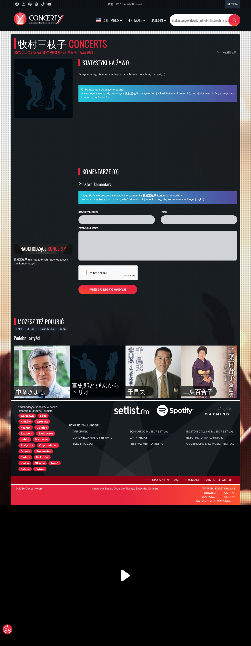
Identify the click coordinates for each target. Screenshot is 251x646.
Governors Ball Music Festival (210, 443)
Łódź (43, 415)
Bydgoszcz (45, 433)
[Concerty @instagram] (23, 4)
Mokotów (42, 457)
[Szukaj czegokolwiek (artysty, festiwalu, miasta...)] (234, 20)
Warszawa (27, 415)
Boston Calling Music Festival (210, 431)
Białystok (27, 445)
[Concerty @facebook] (17, 4)
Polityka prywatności (216, 494)
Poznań (26, 427)
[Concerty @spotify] (36, 4)
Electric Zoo (83, 443)
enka (19, 328)
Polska (234, 4)
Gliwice (40, 463)
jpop (63, 328)
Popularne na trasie (165, 480)
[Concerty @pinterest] (30, 4)
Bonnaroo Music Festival (148, 431)
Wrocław (42, 421)
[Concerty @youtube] (49, 4)
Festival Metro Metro (146, 443)
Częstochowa (48, 445)
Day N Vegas (138, 437)
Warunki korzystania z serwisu (218, 490)
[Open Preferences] (7, 629)
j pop (31, 328)
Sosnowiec (43, 451)
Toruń (54, 463)
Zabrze (25, 469)
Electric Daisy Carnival (204, 437)
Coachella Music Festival (92, 437)
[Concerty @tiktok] (43, 4)
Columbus (111, 20)
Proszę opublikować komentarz (107, 289)
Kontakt (193, 480)
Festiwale (135, 20)
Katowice (41, 439)
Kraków (26, 421)
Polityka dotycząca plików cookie (215, 499)
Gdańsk (42, 427)
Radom (25, 457)
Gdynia (25, 451)
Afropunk (80, 431)
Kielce (25, 463)
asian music (47, 328)
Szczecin (26, 433)
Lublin (25, 439)
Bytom (40, 469)
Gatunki (157, 20)
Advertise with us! (219, 480)
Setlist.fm (103, 97)
